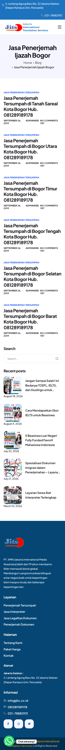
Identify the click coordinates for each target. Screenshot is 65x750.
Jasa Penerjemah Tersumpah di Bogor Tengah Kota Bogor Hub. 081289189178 (32, 234)
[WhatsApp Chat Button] (9, 741)
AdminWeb (32, 120)
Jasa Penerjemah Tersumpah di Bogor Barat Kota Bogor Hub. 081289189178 (30, 319)
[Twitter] (29, 723)
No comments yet (49, 122)
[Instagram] (18, 723)
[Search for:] (32, 358)
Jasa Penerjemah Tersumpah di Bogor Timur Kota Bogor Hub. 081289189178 (30, 191)
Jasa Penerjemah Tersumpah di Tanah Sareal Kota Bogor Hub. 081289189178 (31, 106)
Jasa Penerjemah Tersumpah (21, 92)
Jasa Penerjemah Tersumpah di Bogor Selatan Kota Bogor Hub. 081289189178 (32, 276)
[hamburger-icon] (59, 27)
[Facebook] (8, 723)
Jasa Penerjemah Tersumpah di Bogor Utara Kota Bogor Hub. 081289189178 (30, 149)
